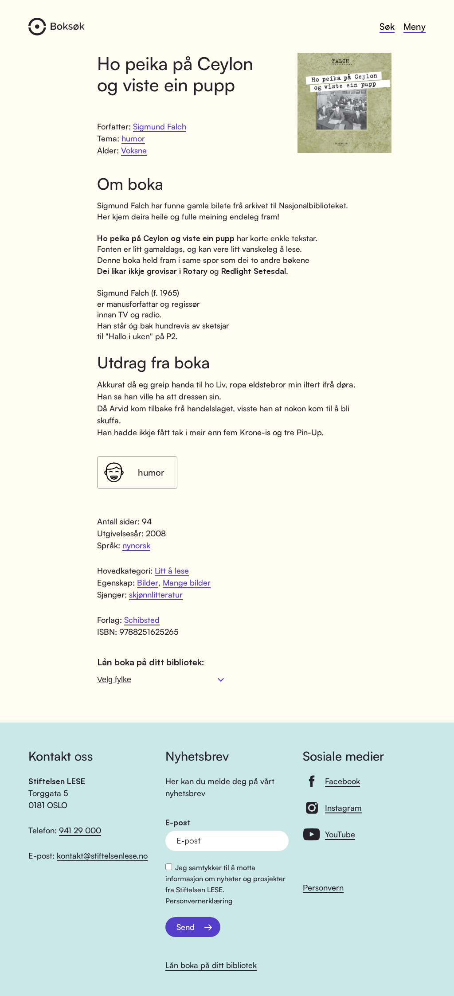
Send (185, 927)
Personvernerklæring (199, 900)
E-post (178, 822)
